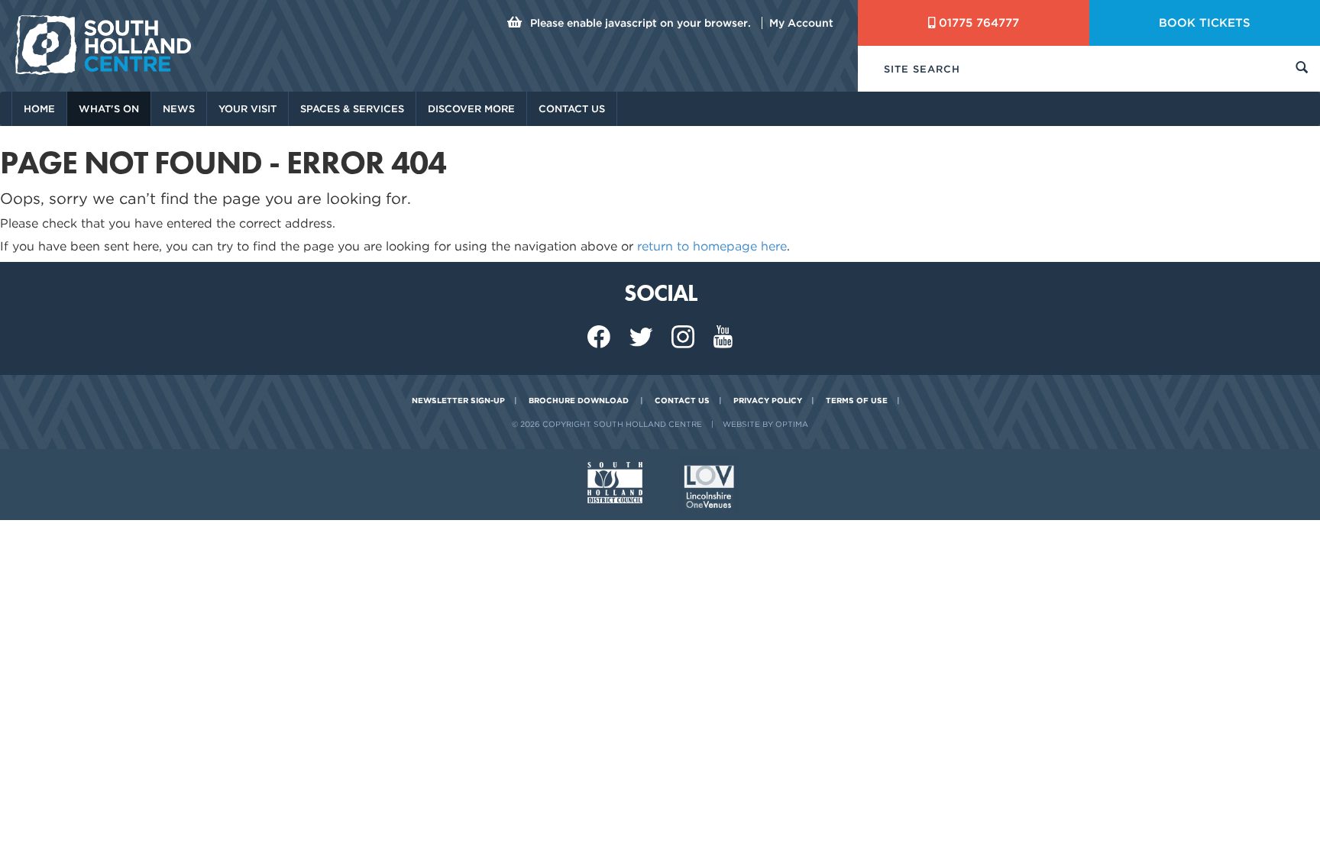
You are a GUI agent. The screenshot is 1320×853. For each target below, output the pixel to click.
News (179, 109)
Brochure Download (579, 400)
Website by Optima (765, 423)
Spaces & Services (352, 109)
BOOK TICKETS (1204, 23)
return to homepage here (712, 246)
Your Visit (247, 109)
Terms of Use (857, 400)
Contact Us (572, 109)
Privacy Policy (767, 400)
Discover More (471, 109)
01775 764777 (979, 23)
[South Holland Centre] (103, 45)
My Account (801, 23)
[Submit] (1301, 69)
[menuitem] (38, 109)
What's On (109, 109)
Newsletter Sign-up (458, 400)
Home (39, 109)
